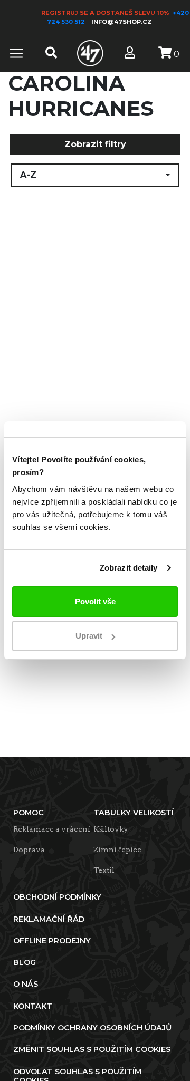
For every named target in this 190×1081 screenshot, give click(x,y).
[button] (95, 175)
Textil (104, 870)
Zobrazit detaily (129, 567)
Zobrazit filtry (95, 144)
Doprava (29, 849)
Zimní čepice (117, 849)
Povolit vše (95, 601)
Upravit (88, 635)
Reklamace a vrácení (51, 829)
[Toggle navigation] (16, 53)
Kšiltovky (110, 829)
